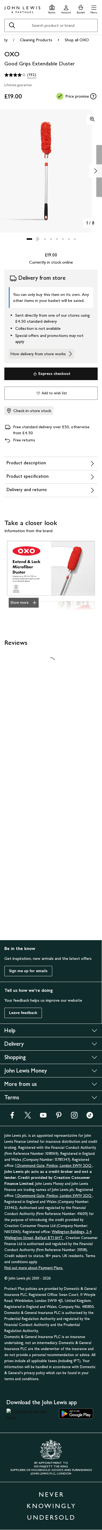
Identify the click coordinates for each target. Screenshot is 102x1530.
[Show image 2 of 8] (95, 170)
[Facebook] (12, 1117)
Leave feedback (23, 1012)
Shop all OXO (77, 39)
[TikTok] (89, 1117)
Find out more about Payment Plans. (33, 1268)
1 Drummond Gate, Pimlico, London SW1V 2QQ (53, 1165)
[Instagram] (74, 1117)
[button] (93, 8)
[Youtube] (43, 1117)
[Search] (11, 25)
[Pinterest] (58, 1117)
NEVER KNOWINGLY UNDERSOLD (51, 1505)
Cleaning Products (36, 39)
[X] (27, 1117)
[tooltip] (93, 96)
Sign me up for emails (28, 971)
